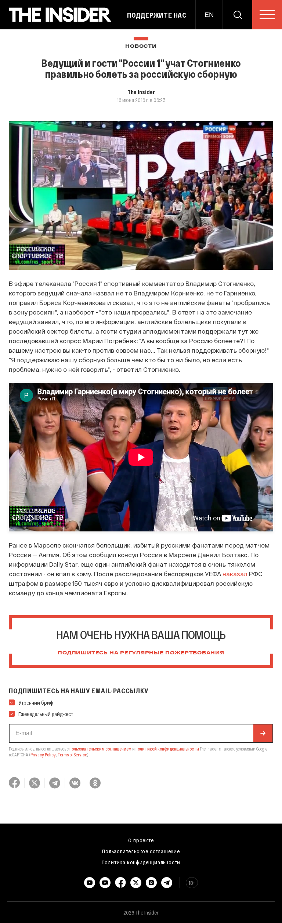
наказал (235, 573)
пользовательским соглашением (100, 748)
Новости (140, 46)
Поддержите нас (157, 15)
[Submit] (262, 733)
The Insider (141, 91)
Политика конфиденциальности (141, 862)
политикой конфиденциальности (167, 748)
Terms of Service (72, 754)
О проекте (140, 840)
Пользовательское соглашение (141, 851)
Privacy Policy (43, 754)
